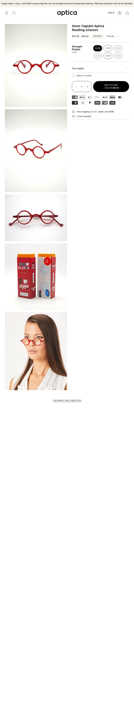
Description (78, 68)
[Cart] (127, 13)
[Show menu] (6, 13)
